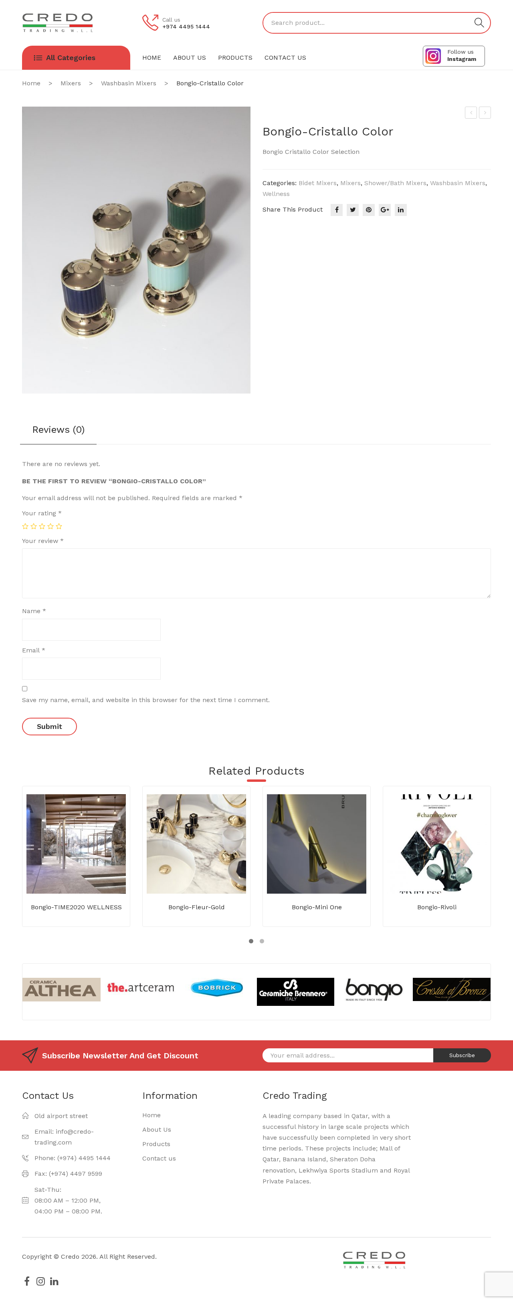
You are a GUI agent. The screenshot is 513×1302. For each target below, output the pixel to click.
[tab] (58, 433)
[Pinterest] (369, 210)
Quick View (88, 875)
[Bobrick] (218, 988)
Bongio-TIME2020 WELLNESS (76, 907)
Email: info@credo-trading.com (64, 1137)
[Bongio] (374, 992)
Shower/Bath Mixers (395, 183)
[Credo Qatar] (57, 22)
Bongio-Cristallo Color (485, 114)
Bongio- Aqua (471, 114)
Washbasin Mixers (128, 83)
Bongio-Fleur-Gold (196, 907)
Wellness (276, 194)
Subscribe (462, 1055)
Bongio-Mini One (317, 907)
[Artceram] (140, 987)
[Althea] (61, 989)
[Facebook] (337, 210)
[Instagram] (40, 1281)
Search (479, 23)
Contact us (159, 1158)
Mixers (71, 83)
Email (33, 650)
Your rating (42, 513)
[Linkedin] (54, 1281)
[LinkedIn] (401, 210)
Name (34, 611)
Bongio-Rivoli (436, 907)
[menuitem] (151, 58)
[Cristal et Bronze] (451, 989)
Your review (43, 541)
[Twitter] (353, 210)
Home (31, 83)
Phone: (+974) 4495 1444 (72, 1158)
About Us (156, 1129)
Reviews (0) (58, 429)
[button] (251, 941)
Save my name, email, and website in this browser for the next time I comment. (146, 700)
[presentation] (15, 992)
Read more (64, 875)
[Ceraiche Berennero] (295, 992)
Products (156, 1144)
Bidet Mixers (318, 183)
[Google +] (385, 210)
